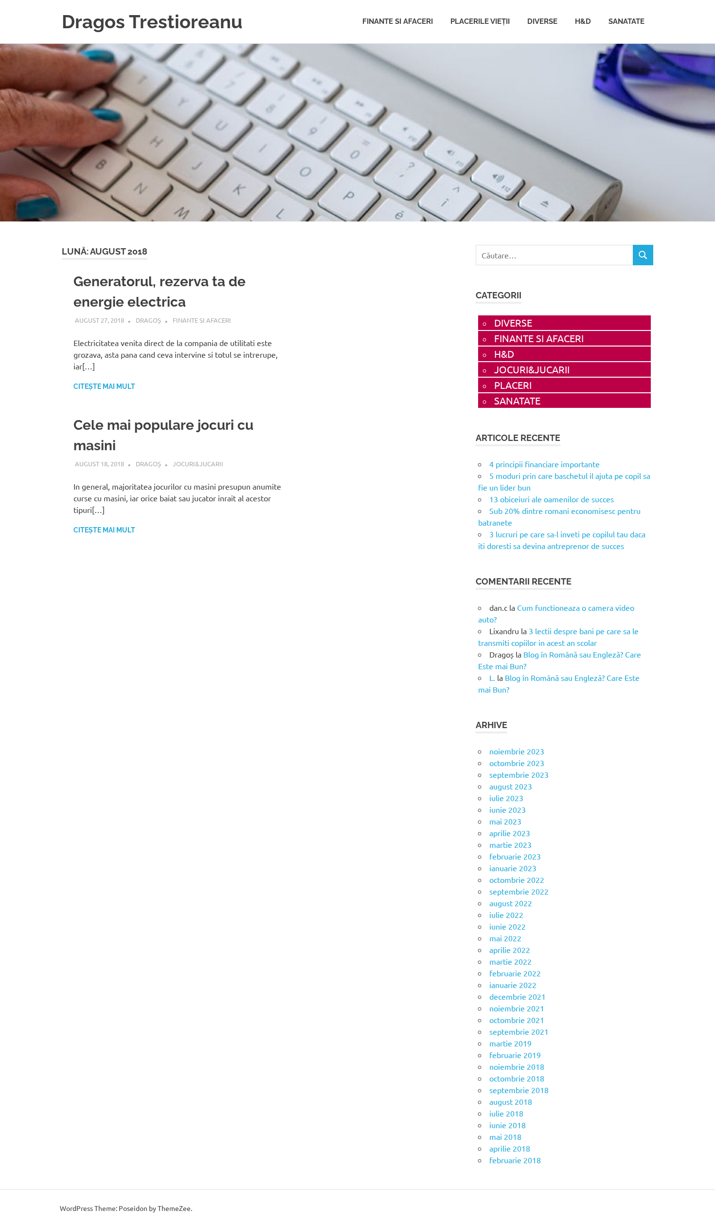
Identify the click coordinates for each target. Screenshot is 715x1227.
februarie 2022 (515, 973)
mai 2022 (505, 938)
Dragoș (148, 320)
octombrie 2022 (516, 879)
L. (492, 677)
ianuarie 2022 (512, 984)
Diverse (542, 21)
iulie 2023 (506, 798)
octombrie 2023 (516, 763)
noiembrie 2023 (516, 751)
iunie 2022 (507, 926)
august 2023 (510, 786)
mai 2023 (505, 821)
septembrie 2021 (519, 1031)
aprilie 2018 (509, 1148)
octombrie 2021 (516, 1020)
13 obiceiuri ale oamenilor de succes (551, 499)
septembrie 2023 (519, 774)
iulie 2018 (506, 1113)
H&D (583, 21)
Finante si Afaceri (397, 21)
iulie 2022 (506, 914)
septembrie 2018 (519, 1090)
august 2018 (510, 1101)
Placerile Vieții (480, 21)
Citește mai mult (104, 386)
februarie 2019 (515, 1055)
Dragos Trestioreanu (152, 22)
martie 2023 (510, 844)
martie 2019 (510, 1043)
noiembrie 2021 (516, 1008)
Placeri (513, 385)
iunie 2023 (507, 809)
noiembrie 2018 (516, 1066)
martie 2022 (510, 961)
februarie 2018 (515, 1160)
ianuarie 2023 (512, 868)
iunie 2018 (507, 1125)
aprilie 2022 (509, 949)
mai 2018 (505, 1136)
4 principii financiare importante (544, 464)
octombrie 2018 (516, 1078)
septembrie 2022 (519, 891)
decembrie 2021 (517, 996)
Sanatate (626, 21)
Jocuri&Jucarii (198, 463)
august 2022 (510, 903)
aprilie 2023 (509, 833)
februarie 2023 (515, 856)
